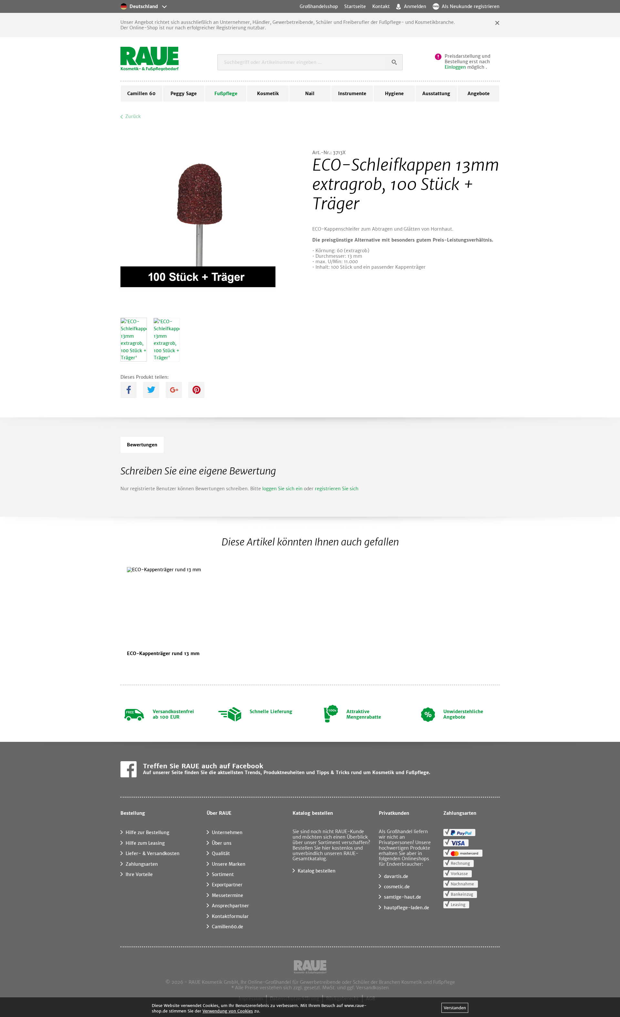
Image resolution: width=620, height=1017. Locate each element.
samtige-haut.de (402, 897)
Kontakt (381, 6)
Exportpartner (227, 885)
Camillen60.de (227, 927)
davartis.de (396, 876)
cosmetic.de (397, 887)
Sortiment (223, 874)
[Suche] (395, 62)
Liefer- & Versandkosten (153, 853)
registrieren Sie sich (336, 489)
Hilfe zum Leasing (145, 843)
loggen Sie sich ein (282, 489)
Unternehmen (227, 832)
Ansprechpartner (230, 906)
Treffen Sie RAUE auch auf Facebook (203, 766)
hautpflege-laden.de (406, 908)
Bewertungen (142, 445)
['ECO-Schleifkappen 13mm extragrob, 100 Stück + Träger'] (133, 340)
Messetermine (227, 895)
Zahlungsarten (142, 864)
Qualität (221, 853)
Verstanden (455, 1008)
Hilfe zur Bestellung (147, 832)
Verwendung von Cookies (227, 1011)
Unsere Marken (228, 864)
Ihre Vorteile (139, 874)
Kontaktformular (230, 916)
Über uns (222, 843)
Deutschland (143, 6)
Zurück (133, 116)
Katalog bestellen (317, 871)
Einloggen (455, 67)
